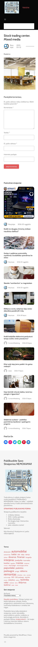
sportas (27, 577)
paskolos (19, 568)
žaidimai (7, 585)
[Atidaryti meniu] (5, 19)
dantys (27, 555)
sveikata (17, 580)
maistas (19, 563)
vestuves (11, 583)
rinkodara (19, 575)
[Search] (32, 26)
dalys (22, 555)
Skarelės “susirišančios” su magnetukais (18, 283)
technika (24, 579)
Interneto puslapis (10, 154)
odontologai (12, 565)
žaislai (13, 585)
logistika (12, 563)
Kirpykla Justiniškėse (11, 599)
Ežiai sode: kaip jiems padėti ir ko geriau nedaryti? (18, 365)
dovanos (12, 557)
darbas (5, 557)
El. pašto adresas (10, 144)
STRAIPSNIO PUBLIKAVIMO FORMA (17, 509)
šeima (16, 583)
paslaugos (9, 570)
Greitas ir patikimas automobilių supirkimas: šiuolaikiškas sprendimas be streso (18, 255)
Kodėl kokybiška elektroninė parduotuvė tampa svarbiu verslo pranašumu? (18, 337)
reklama (23, 571)
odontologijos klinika (22, 565)
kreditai (7, 563)
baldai (13, 554)
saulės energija (7, 577)
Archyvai (7, 593)
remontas (10, 574)
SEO (12, 577)
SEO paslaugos (19, 577)
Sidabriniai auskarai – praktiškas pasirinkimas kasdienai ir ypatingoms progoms (17, 422)
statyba (5, 580)
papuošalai (9, 567)
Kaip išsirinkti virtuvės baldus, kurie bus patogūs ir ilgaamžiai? (18, 393)
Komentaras (9, 108)
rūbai (24, 575)
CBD (18, 554)
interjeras (9, 560)
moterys (6, 565)
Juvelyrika (18, 560)
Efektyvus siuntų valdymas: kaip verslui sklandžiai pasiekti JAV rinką (18, 310)
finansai (21, 557)
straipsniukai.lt (21, 619)
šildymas (22, 582)
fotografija (28, 557)
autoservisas (7, 554)
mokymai (26, 563)
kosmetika (26, 560)
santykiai (29, 575)
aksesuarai (7, 552)
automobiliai (19, 551)
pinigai (17, 571)
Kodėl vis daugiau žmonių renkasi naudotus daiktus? (17, 230)
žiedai (16, 585)
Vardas (7, 133)
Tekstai (25, 8)
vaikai (6, 582)
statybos (11, 580)
